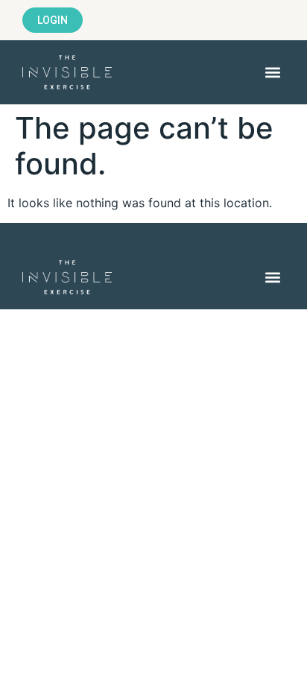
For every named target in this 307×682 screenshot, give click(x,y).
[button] (272, 72)
